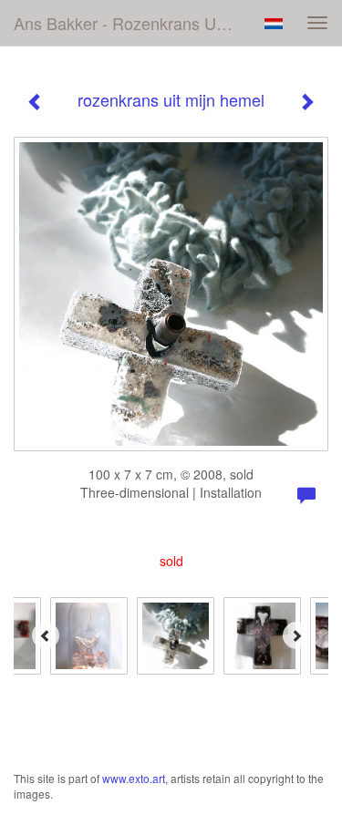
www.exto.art (133, 778)
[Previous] (45, 635)
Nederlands (273, 23)
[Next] (296, 635)
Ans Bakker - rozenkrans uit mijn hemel (131, 23)
